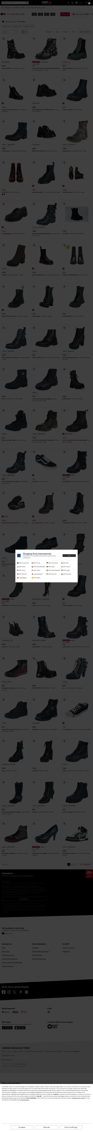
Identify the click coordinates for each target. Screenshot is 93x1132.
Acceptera (22, 1127)
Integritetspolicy (24, 1100)
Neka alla (46, 1127)
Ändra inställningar (71, 1127)
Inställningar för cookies (78, 1098)
